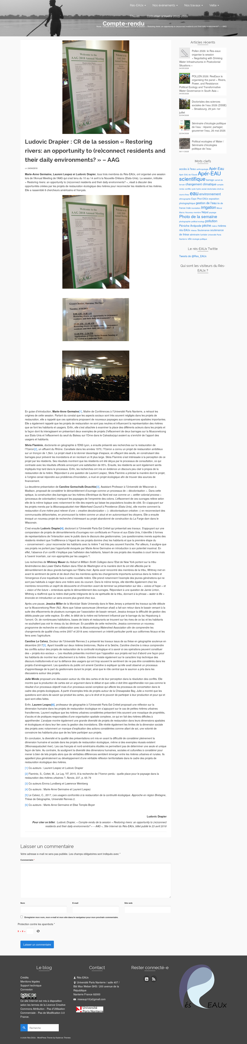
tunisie (203, 234)
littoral (219, 208)
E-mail (75, 903)
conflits (188, 188)
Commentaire (27, 860)
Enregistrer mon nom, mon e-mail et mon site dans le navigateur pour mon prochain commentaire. (71, 917)
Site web (128, 903)
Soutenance (203, 230)
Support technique (30, 985)
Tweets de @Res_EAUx (192, 256)
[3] (97, 486)
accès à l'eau (187, 169)
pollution (211, 221)
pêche (206, 225)
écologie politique (199, 239)
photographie (185, 221)
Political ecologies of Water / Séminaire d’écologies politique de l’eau (208, 145)
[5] (44, 645)
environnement (210, 194)
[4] (61, 528)
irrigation (208, 207)
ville (190, 239)
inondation (195, 208)
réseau (194, 230)
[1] (80, 411)
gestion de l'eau (206, 203)
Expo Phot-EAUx (199, 198)
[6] (53, 704)
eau (194, 193)
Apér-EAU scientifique (200, 175)
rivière (214, 226)
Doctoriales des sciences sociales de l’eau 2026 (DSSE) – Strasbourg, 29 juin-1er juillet (203, 107)
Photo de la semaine (198, 216)
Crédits (24, 977)
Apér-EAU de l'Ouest (188, 174)
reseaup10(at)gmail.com (91, 999)
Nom (22, 903)
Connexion (26, 989)
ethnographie (185, 198)
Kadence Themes (63, 1037)
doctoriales (211, 188)
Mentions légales (30, 981)
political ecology (198, 221)
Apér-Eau (216, 168)
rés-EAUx (184, 230)
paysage (212, 212)
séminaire (195, 234)
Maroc (182, 212)
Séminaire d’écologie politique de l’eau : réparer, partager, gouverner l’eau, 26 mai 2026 (209, 126)
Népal (205, 212)
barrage (210, 180)
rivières (222, 225)
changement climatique (201, 184)
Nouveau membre (193, 212)
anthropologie (202, 169)
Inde (188, 208)
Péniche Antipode (190, 225)
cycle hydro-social (198, 188)
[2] (35, 449)
